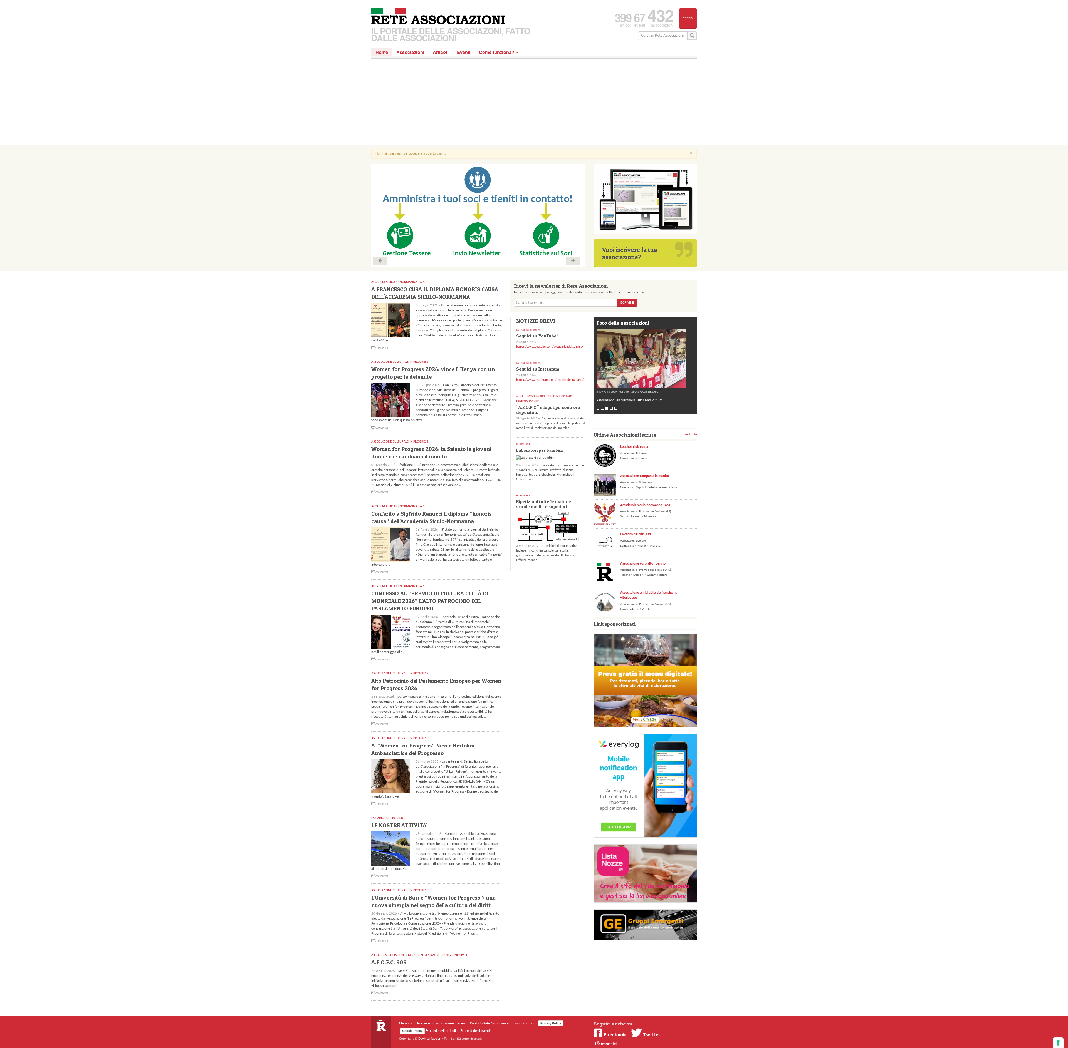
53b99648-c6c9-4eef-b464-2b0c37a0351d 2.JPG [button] (628, 391)
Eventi (464, 52)
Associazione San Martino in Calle (619, 400)
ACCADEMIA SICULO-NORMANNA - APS (398, 282)
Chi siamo (406, 1023)
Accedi (688, 18)
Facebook (614, 1034)
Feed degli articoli (442, 1031)
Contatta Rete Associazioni (489, 1023)
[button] (645, 358)
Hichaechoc (523, 444)
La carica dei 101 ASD (387, 818)
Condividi (381, 348)
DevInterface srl (429, 1038)
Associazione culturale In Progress (399, 362)
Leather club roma (634, 447)
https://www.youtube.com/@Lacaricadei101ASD (549, 347)
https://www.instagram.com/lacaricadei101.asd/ (550, 380)
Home (381, 52)
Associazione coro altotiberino (643, 563)
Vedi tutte (691, 434)
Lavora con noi (523, 1023)
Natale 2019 (653, 400)
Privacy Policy (550, 1023)
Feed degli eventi (477, 1031)
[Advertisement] (534, 103)
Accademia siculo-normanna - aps (645, 505)
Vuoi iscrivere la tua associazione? (629, 253)
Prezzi (462, 1023)
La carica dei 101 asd (635, 534)
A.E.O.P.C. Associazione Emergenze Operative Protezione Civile (419, 955)
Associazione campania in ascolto (644, 476)
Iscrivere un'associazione (435, 1023)
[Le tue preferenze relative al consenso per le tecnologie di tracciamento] (1058, 1042)
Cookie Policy (412, 1031)
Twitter (651, 1034)
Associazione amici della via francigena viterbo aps (648, 595)
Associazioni (410, 52)
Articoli (441, 52)
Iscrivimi (627, 302)
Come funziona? (497, 52)
